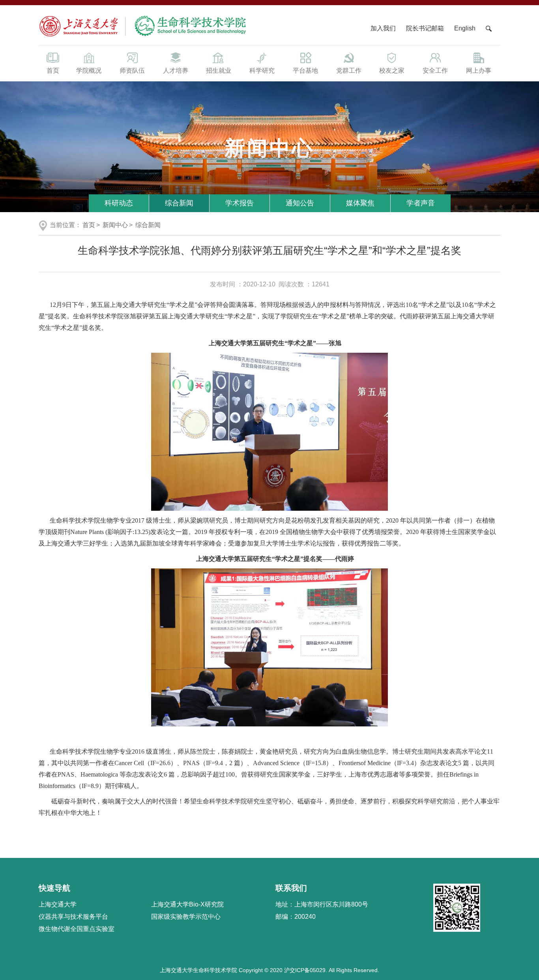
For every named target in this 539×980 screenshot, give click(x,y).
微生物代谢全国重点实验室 (76, 928)
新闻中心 (115, 225)
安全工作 (435, 70)
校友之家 (391, 70)
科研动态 (119, 203)
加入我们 (384, 28)
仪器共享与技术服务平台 (73, 916)
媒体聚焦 (360, 203)
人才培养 (175, 70)
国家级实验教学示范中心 (186, 916)
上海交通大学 (58, 904)
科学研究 (262, 70)
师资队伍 (132, 70)
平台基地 (305, 70)
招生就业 (218, 70)
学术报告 (239, 203)
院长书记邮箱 (425, 28)
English (464, 28)
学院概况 (88, 70)
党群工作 (348, 70)
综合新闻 (179, 203)
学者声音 (420, 203)
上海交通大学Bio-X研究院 (187, 904)
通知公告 (300, 203)
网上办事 (478, 70)
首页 (53, 70)
